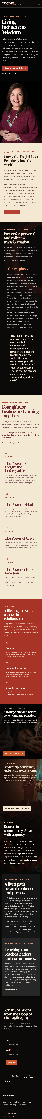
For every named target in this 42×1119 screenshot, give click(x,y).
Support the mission (9, 1116)
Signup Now (11, 1063)
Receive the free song (9, 73)
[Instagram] (17, 1076)
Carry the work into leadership (16, 808)
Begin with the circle (12, 753)
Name (8, 1040)
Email (8, 1050)
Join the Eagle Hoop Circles (13, 68)
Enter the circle (11, 212)
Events (8, 1081)
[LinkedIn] (13, 1076)
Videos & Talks (28, 1077)
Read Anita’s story (10, 989)
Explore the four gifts (9, 443)
